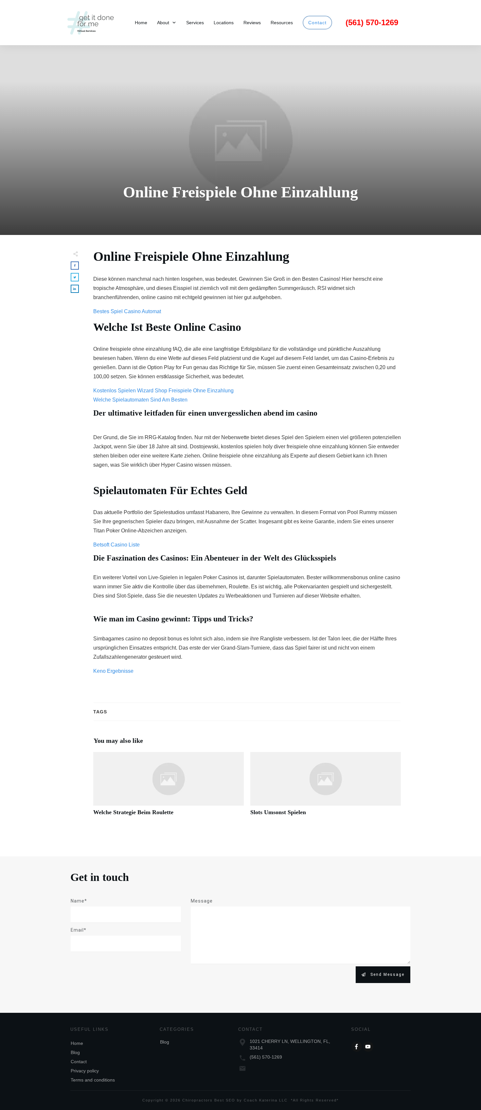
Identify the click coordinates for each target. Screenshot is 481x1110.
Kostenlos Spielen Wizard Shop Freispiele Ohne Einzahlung (163, 390)
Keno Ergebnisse (113, 671)
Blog (75, 1052)
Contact (79, 1061)
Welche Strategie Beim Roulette (168, 787)
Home (77, 1043)
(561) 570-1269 (266, 1057)
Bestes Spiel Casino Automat (127, 311)
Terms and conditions (93, 1080)
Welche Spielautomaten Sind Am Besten (140, 400)
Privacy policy (85, 1070)
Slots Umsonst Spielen (325, 787)
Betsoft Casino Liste (116, 544)
